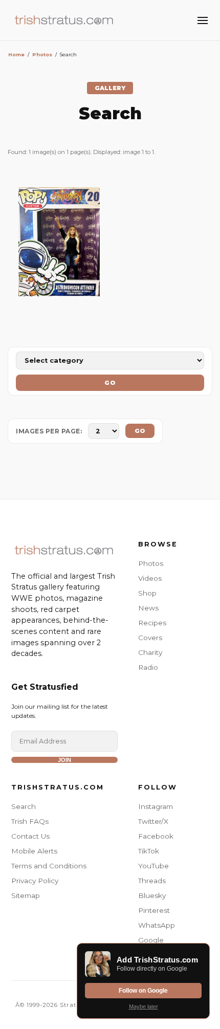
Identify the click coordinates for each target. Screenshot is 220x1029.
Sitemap (25, 895)
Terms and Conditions (48, 866)
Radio (148, 667)
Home (16, 54)
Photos (42, 54)
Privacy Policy (34, 881)
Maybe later (143, 1006)
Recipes (152, 623)
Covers (150, 637)
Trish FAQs (30, 821)
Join (64, 760)
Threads (152, 881)
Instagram (155, 806)
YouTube (153, 866)
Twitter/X (153, 821)
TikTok (148, 851)
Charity (150, 652)
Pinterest (154, 910)
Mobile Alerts (34, 851)
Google (151, 940)
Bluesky (152, 895)
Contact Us (30, 836)
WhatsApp (156, 925)
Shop (147, 593)
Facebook (155, 836)
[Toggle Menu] (202, 20)
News (148, 608)
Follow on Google (143, 990)
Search (23, 806)
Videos (150, 578)
